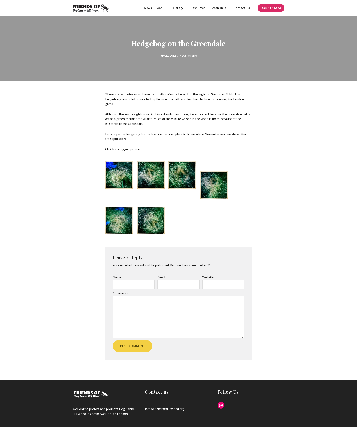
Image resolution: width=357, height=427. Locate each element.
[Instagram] (221, 405)
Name (117, 277)
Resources (198, 8)
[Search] (249, 8)
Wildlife (192, 55)
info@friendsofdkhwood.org (164, 409)
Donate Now (271, 8)
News (148, 8)
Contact (239, 8)
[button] (167, 8)
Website (208, 277)
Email (161, 277)
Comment (121, 293)
